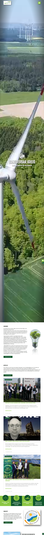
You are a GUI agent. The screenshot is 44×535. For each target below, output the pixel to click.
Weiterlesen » (8, 410)
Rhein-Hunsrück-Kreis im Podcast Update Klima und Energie (17, 441)
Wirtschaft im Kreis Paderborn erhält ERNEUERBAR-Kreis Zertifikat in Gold (20, 403)
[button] (39, 3)
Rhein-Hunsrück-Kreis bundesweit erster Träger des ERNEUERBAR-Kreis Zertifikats (19, 480)
